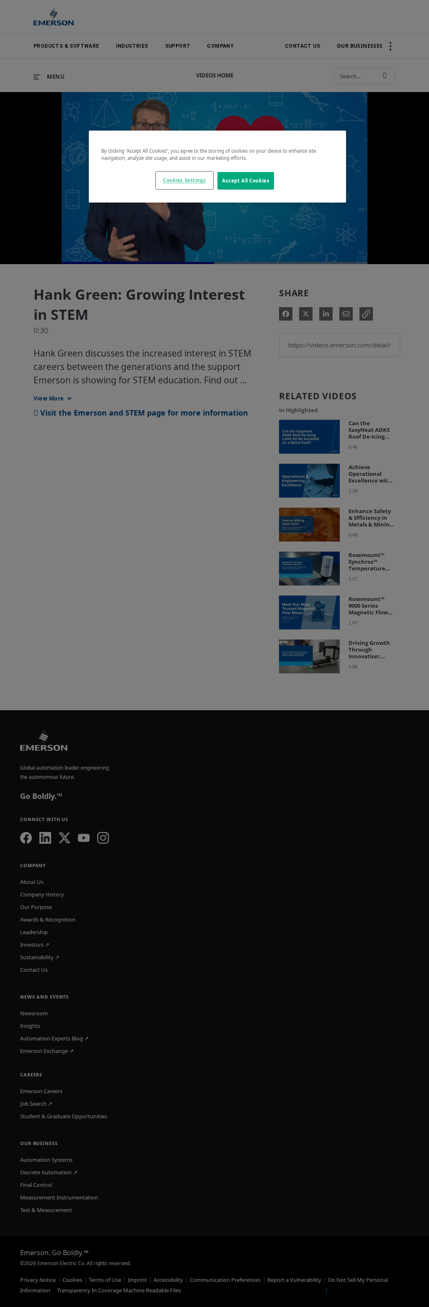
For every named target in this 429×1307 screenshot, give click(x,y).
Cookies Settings (184, 180)
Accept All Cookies (245, 180)
